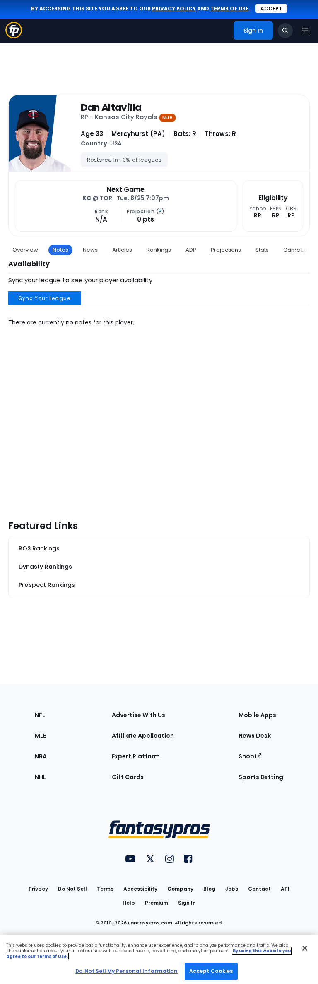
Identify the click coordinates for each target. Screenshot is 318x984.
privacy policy (174, 8)
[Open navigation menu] (305, 30)
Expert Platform (136, 756)
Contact (259, 888)
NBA (41, 756)
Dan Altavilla (111, 107)
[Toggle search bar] (285, 30)
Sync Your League (44, 298)
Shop (246, 756)
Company (180, 888)
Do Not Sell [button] (72, 888)
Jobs (231, 888)
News (90, 250)
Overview (25, 250)
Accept (271, 8)
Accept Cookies (211, 970)
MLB (41, 735)
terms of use (229, 8)
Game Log (297, 250)
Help (129, 902)
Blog (209, 888)
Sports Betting (260, 777)
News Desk (254, 735)
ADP (191, 250)
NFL (40, 715)
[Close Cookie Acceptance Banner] (305, 948)
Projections (226, 250)
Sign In (187, 902)
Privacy (38, 888)
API (285, 888)
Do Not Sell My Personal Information (126, 970)
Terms (105, 888)
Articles (122, 250)
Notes (60, 250)
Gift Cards (128, 777)
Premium (156, 902)
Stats (262, 250)
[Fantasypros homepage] (13, 36)
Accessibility (140, 888)
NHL (40, 777)
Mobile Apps (257, 715)
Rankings (159, 250)
